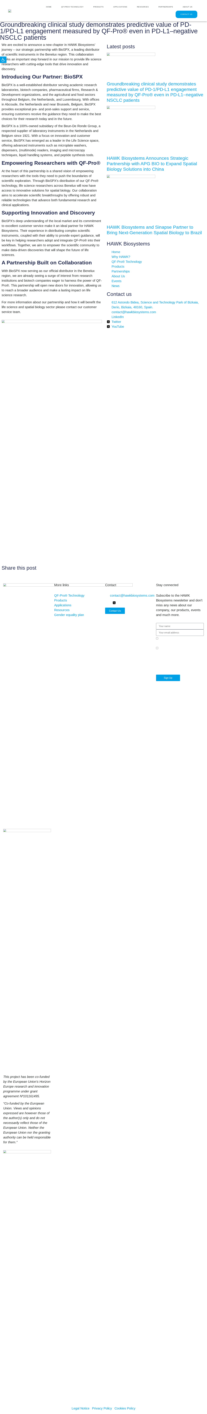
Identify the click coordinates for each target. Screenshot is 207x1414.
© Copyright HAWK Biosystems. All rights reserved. (40, 1398)
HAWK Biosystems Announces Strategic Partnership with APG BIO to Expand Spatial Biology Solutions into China (152, 164)
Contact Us (186, 14)
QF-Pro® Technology (72, 7)
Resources (143, 7)
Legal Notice (180, 638)
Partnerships (165, 7)
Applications (120, 7)
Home (49, 7)
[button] (3, 60)
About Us (187, 7)
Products (98, 7)
